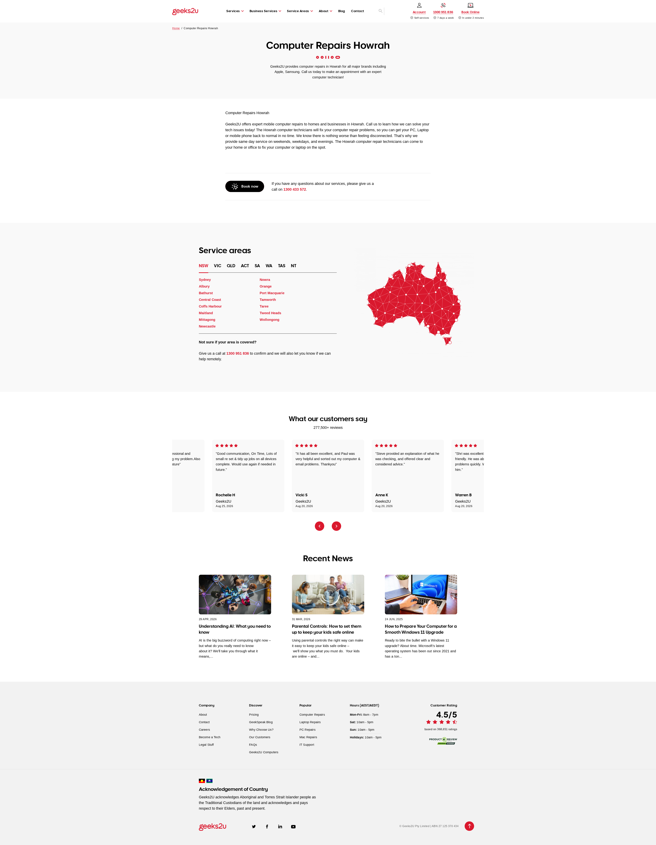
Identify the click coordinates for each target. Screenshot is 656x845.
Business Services (263, 11)
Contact (357, 11)
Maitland (206, 313)
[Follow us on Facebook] (267, 826)
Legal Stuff (206, 744)
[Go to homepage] (185, 11)
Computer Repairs (312, 714)
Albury (204, 286)
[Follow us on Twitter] (253, 826)
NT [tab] (293, 265)
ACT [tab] (245, 265)
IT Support (306, 744)
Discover (255, 705)
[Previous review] (319, 526)
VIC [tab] (217, 265)
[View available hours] (435, 18)
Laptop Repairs (310, 722)
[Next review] (336, 526)
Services (233, 11)
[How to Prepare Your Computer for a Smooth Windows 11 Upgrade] (421, 595)
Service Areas (298, 11)
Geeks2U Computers (263, 752)
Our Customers (259, 737)
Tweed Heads (270, 313)
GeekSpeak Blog (261, 722)
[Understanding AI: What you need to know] (235, 595)
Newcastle (207, 326)
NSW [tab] (203, 265)
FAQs (253, 744)
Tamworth (267, 300)
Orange (265, 286)
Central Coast (210, 300)
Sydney (205, 280)
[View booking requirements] (459, 18)
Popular (305, 705)
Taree (263, 306)
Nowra (264, 280)
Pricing (254, 714)
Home (176, 28)
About (324, 11)
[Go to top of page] (469, 826)
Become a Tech (209, 737)
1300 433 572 (294, 189)
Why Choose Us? (261, 729)
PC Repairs (307, 729)
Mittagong (207, 320)
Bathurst (206, 293)
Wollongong (269, 320)
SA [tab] (257, 265)
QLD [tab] (231, 265)
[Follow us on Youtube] (293, 826)
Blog (341, 11)
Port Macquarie (271, 293)
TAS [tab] (281, 265)
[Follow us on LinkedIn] (280, 826)
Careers (204, 729)
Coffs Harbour (210, 306)
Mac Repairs (308, 737)
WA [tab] (269, 265)
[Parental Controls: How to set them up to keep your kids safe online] (328, 595)
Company (207, 705)
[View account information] (411, 18)
